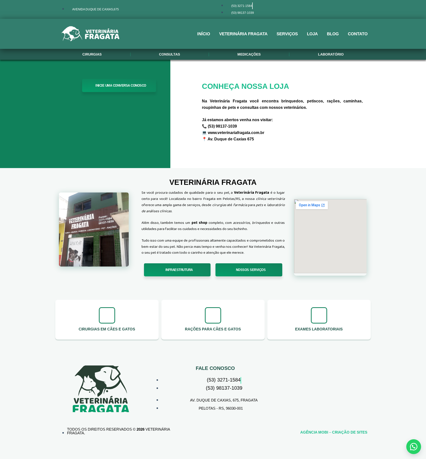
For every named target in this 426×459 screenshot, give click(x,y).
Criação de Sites (349, 432)
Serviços (287, 34)
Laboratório (331, 54)
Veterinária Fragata (243, 34)
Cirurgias (92, 54)
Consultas (169, 54)
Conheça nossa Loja (245, 86)
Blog (333, 34)
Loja (312, 34)
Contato (358, 34)
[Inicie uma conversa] (413, 446)
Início (203, 34)
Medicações (249, 54)
